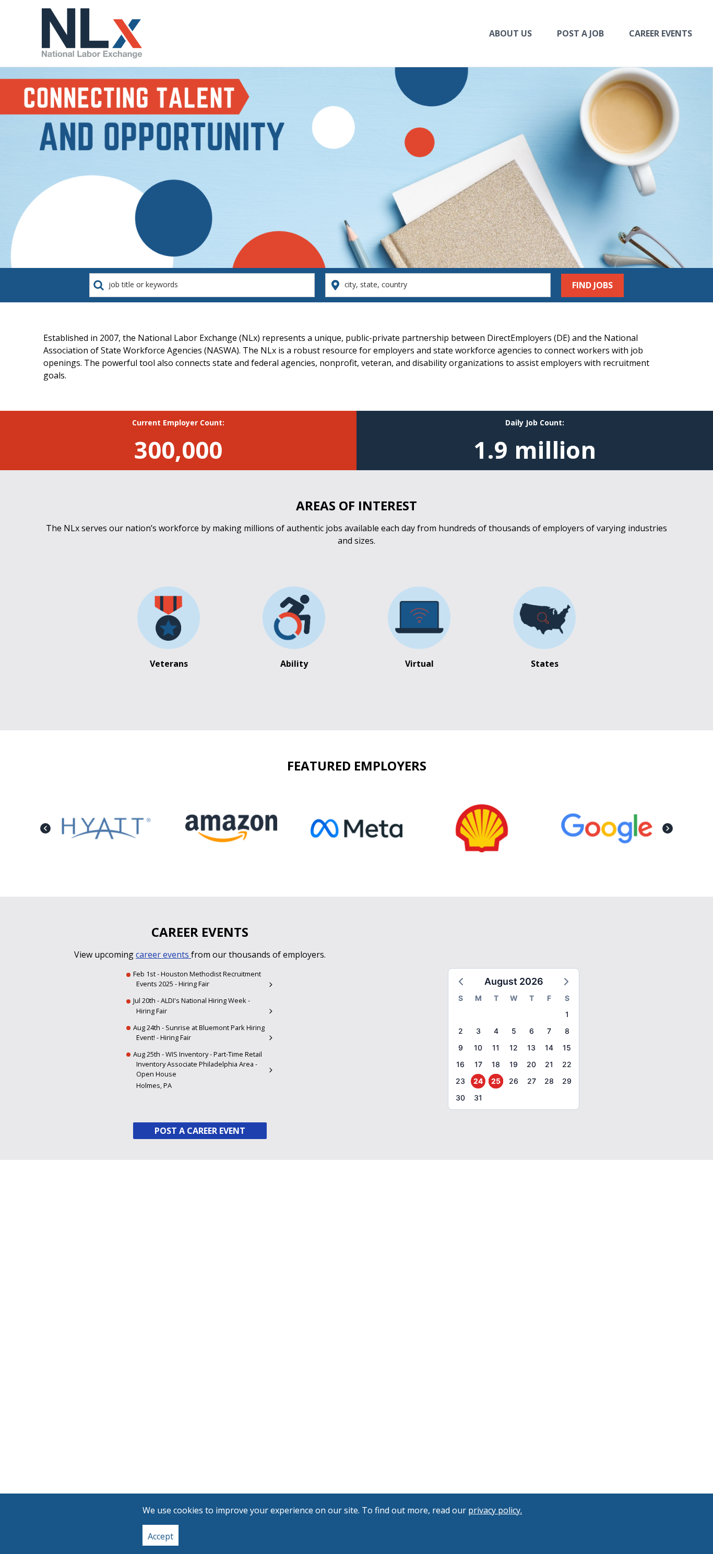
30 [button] (460, 1097)
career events (163, 954)
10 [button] (478, 1047)
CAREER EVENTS (660, 33)
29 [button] (567, 1080)
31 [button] (478, 1097)
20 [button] (531, 1064)
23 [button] (460, 1080)
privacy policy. (495, 1510)
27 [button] (531, 1080)
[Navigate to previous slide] (45, 828)
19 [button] (513, 1064)
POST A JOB (580, 33)
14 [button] (549, 1047)
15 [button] (567, 1047)
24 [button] (478, 1080)
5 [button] (514, 1030)
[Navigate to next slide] (667, 828)
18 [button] (496, 1064)
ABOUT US (510, 33)
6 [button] (531, 1030)
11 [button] (496, 1047)
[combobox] (202, 285)
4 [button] (496, 1030)
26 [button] (513, 1080)
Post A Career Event (200, 1130)
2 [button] (460, 1030)
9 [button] (460, 1047)
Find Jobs (592, 285)
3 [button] (478, 1030)
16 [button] (460, 1064)
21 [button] (549, 1064)
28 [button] (549, 1080)
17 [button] (478, 1064)
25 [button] (496, 1080)
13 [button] (531, 1047)
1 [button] (567, 1014)
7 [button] (549, 1030)
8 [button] (567, 1030)
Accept (160, 1536)
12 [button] (513, 1047)
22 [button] (567, 1064)
